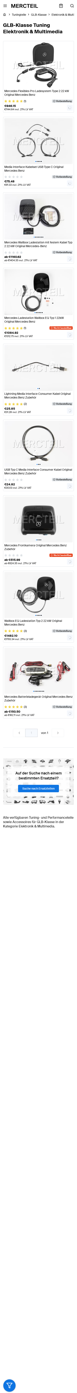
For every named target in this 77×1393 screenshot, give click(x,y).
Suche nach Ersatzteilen (38, 788)
